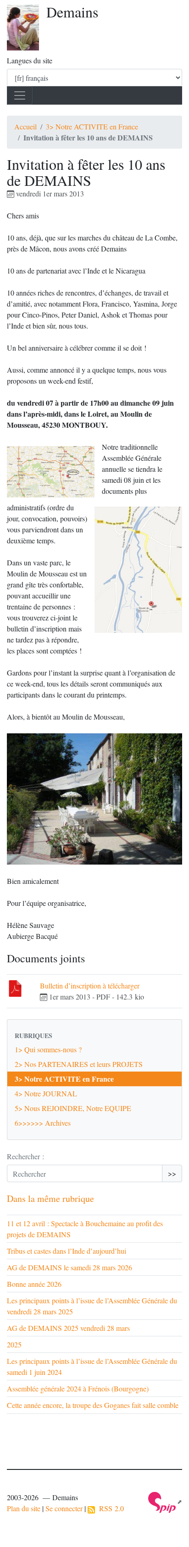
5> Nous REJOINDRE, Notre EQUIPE (73, 1108)
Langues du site (29, 60)
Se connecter (64, 1508)
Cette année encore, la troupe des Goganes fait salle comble (92, 1405)
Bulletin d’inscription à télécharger (89, 985)
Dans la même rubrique (50, 1198)
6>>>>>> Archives (43, 1123)
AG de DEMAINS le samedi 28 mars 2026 (69, 1267)
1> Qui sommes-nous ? (48, 1049)
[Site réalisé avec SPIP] (165, 1501)
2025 (14, 1344)
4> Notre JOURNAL (46, 1093)
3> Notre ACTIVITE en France (92, 126)
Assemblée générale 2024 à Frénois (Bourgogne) (78, 1388)
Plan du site (23, 1508)
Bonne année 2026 (34, 1284)
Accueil (25, 126)
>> (172, 1173)
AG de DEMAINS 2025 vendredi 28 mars (68, 1328)
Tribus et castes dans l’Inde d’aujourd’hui (66, 1251)
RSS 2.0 (109, 1508)
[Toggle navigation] (20, 95)
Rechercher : (25, 1156)
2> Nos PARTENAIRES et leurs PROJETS (79, 1064)
